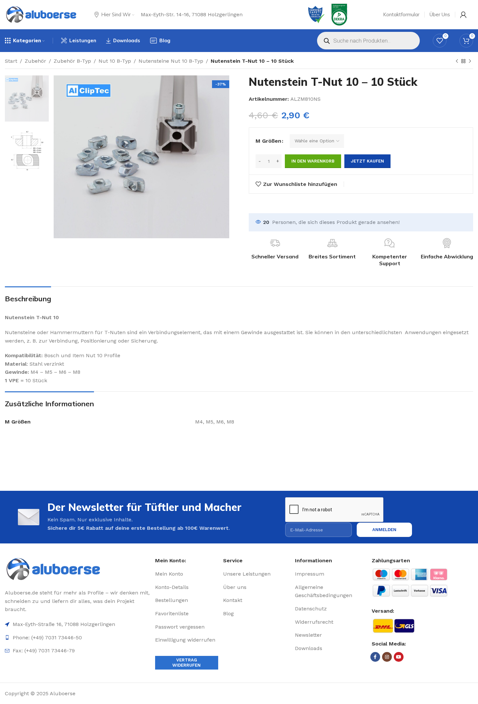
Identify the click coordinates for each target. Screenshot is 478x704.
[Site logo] (41, 14)
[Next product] (470, 61)
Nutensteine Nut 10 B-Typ (171, 61)
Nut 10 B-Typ (115, 61)
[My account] (463, 14)
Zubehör (35, 61)
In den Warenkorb (313, 161)
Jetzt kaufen (367, 161)
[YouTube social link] (399, 657)
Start (11, 61)
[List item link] (186, 574)
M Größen (268, 141)
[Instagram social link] (387, 657)
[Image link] (77, 569)
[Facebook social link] (375, 657)
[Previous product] (457, 61)
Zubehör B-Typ (72, 61)
